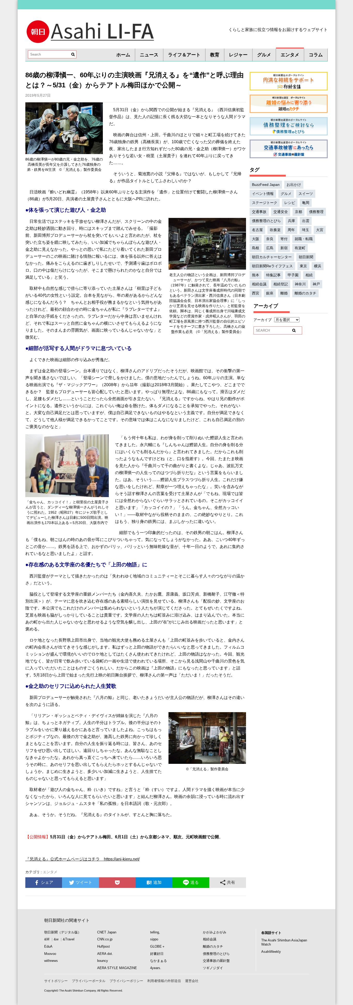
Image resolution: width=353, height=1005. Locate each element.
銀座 (269, 293)
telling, (155, 932)
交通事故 (259, 212)
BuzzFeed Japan (266, 184)
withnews (51, 961)
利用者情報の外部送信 (164, 981)
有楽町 (300, 248)
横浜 (317, 266)
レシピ (289, 203)
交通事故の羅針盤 (216, 961)
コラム (316, 54)
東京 (303, 266)
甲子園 (293, 275)
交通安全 (280, 212)
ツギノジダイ (213, 968)
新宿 (284, 248)
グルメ (264, 54)
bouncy (102, 961)
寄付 (284, 239)
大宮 (319, 230)
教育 (214, 54)
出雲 (305, 221)
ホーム (123, 54)
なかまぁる (158, 961)
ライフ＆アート (184, 54)
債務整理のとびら (266, 221)
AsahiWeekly (271, 952)
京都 (298, 212)
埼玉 (305, 230)
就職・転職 (304, 239)
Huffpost (103, 946)
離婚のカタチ (305, 293)
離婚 (284, 293)
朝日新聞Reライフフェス (272, 266)
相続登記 (280, 284)
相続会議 (259, 284)
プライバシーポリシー (126, 981)
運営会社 (191, 981)
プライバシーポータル (88, 981)
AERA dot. (105, 954)
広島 (269, 248)
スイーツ (305, 194)
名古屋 (257, 230)
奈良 (269, 239)
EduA (48, 946)
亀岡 (305, 203)
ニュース (149, 54)
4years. (155, 968)
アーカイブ (263, 320)
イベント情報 (263, 194)
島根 (255, 248)
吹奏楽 (275, 230)
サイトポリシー (56, 981)
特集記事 (273, 275)
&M (46, 939)
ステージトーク (264, 203)
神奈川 (300, 284)
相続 (309, 275)
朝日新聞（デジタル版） (62, 932)
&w (56, 939)
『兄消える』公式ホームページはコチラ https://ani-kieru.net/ (82, 859)
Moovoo (50, 954)
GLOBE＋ (157, 946)
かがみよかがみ (214, 932)
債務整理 (316, 212)
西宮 (255, 293)
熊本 (255, 275)
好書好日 (157, 954)
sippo (154, 939)
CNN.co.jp (104, 939)
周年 (291, 230)
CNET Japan (106, 932)
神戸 (316, 284)
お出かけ (294, 184)
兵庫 (291, 221)
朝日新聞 (306, 257)
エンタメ (290, 54)
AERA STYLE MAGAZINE (117, 968)
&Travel (68, 939)
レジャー (238, 54)
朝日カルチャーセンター (272, 257)
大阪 (255, 239)
